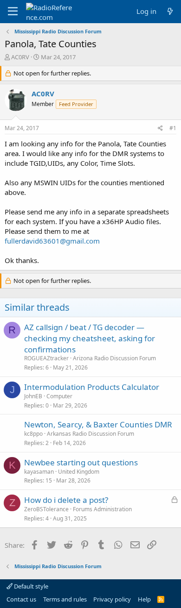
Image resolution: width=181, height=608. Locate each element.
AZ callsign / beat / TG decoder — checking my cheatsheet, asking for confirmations (89, 338)
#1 (172, 128)
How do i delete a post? (66, 500)
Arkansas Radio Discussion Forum (90, 434)
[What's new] (170, 11)
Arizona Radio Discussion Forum (114, 358)
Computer (59, 396)
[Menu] (13, 11)
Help (144, 599)
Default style (30, 586)
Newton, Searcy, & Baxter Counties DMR (98, 424)
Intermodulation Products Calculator (91, 387)
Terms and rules (65, 599)
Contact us (21, 599)
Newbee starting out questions (81, 462)
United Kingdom (78, 472)
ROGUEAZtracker (46, 358)
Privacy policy (112, 599)
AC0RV (20, 57)
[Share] (160, 128)
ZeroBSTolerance (46, 509)
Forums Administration (102, 509)
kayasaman (39, 472)
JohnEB (33, 396)
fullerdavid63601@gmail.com (52, 240)
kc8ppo (33, 434)
